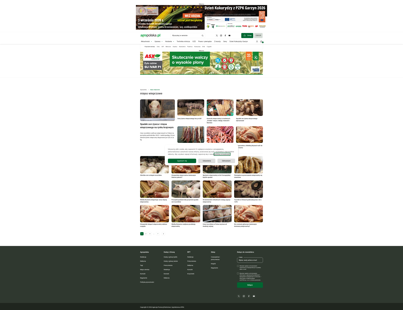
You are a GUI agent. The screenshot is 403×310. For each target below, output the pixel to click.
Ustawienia (207, 161)
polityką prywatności (222, 154)
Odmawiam (226, 161)
